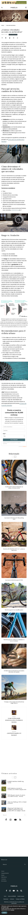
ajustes (12, 910)
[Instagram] (10, 891)
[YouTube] (14, 891)
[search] (24, 815)
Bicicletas (4, 881)
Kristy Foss (4, 34)
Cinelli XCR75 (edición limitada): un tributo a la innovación (14, 487)
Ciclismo (3, 879)
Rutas (2, 875)
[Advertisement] (14, 757)
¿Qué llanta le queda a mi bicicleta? (14, 733)
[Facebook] (6, 891)
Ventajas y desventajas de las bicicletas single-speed (14, 702)
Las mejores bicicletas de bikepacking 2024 (14, 518)
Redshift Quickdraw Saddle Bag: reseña (16, 782)
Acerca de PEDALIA (12, 896)
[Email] (13, 37)
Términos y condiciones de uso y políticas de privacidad (14, 902)
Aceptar (4, 912)
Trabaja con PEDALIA (20, 899)
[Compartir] (17, 37)
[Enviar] (9, 37)
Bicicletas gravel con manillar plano (14, 610)
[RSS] (17, 891)
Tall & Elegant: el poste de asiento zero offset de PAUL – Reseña (16, 795)
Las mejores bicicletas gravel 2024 (14, 580)
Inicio (2, 871)
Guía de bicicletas (13, 34)
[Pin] (5, 37)
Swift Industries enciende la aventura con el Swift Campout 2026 (17, 789)
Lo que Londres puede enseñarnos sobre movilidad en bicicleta (14, 719)
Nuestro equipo (21, 896)
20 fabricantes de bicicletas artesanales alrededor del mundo (14, 671)
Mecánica (4, 877)
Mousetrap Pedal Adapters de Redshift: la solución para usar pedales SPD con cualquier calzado (16, 809)
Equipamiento (5, 873)
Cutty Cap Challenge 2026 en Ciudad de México (17, 802)
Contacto (12, 899)
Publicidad (5, 899)
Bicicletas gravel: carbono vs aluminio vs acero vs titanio (14, 640)
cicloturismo (14, 210)
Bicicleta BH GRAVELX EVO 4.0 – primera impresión (14, 549)
